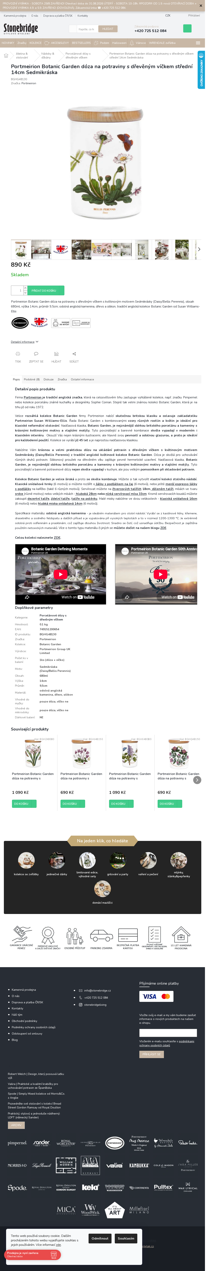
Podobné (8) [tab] (32, 379)
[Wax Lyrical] (188, 1187)
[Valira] (115, 1165)
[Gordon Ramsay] (66, 1187)
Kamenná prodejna (15, 16)
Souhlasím (126, 1238)
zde (58, 1245)
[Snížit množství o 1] (25, 292)
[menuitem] (21, 43)
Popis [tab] (16, 379)
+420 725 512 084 (96, 998)
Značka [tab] (62, 379)
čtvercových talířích (126, 489)
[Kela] (90, 1187)
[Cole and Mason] (163, 1165)
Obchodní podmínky (24, 1021)
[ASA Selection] (90, 1165)
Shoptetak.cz (145, 1246)
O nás (34, 16)
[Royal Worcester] (66, 1143)
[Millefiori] (139, 1210)
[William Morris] (66, 1165)
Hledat (108, 29)
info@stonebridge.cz (97, 991)
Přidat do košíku (44, 291)
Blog (15, 1040)
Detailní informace (23, 342)
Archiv (16, 1125)
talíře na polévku (84, 499)
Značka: (23, 83)
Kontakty (83, 16)
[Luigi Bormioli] (41, 1165)
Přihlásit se (152, 1054)
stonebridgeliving (95, 1005)
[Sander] (41, 1143)
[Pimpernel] (17, 1143)
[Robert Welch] (188, 1143)
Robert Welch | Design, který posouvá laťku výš (36, 1076)
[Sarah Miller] (188, 1165)
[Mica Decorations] (66, 1210)
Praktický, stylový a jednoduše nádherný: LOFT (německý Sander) (34, 1115)
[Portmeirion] (115, 1143)
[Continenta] (139, 1187)
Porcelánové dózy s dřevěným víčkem (53, 617)
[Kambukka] (139, 1165)
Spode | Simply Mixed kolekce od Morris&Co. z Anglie (36, 1095)
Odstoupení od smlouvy (27, 1034)
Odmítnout (100, 1238)
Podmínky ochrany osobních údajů (33, 1027)
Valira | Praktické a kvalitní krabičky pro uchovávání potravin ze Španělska (33, 1086)
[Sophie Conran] (90, 1143)
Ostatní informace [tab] (82, 379)
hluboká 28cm (86, 494)
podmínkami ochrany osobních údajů (166, 1043)
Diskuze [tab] (49, 379)
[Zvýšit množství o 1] (25, 288)
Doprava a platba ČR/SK (58, 16)
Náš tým (17, 1015)
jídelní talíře (60, 499)
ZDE (163, 528)
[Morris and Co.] (17, 1165)
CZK (168, 15)
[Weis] (115, 1187)
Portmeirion (33, 397)
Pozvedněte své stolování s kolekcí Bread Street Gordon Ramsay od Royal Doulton (34, 1105)
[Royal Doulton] (41, 1187)
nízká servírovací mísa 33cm (126, 494)
